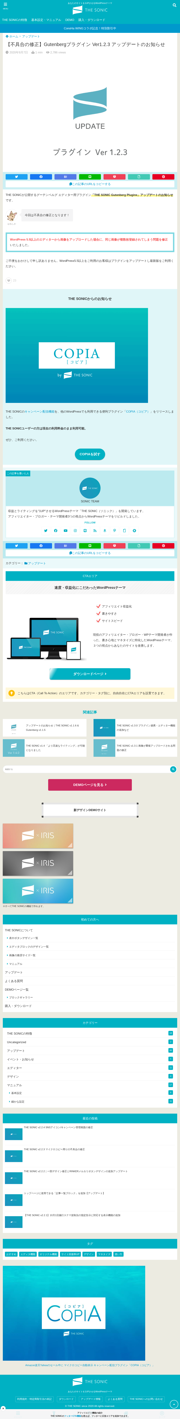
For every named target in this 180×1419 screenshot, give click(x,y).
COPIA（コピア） (138, 411)
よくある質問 (14, 981)
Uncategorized (16, 1042)
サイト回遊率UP (70, 1254)
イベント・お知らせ (20, 1059)
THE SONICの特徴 (14, 20)
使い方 (118, 1254)
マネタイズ (104, 1254)
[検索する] (173, 769)
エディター (14, 1068)
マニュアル (15, 963)
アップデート (31, 36)
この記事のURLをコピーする (91, 184)
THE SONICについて (19, 930)
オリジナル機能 (48, 1254)
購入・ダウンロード (91, 20)
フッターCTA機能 (72, 1416)
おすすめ (11, 1254)
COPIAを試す (90, 454)
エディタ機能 (28, 1254)
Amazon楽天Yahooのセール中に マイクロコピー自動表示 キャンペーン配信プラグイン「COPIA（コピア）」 (90, 1365)
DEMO (69, 20)
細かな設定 (17, 1101)
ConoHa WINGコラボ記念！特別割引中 (90, 28)
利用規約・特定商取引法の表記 (34, 1399)
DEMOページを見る (88, 785)
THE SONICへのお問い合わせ (146, 1399)
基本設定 (16, 1092)
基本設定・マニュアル (46, 20)
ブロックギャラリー (21, 997)
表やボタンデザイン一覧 (23, 938)
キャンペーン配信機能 (39, 411)
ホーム (13, 36)
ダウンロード (66, 1399)
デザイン (13, 1076)
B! (65, 177)
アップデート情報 (91, 1399)
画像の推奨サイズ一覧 (22, 955)
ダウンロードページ (88, 674)
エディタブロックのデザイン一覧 (29, 946)
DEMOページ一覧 (17, 989)
